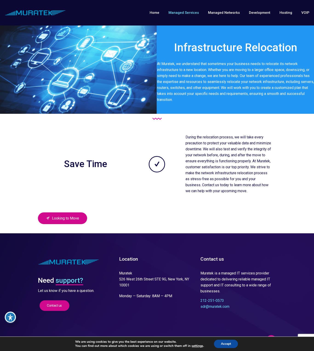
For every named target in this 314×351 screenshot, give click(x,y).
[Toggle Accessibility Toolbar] (10, 317)
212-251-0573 (212, 300)
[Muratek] (35, 12)
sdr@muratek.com (214, 306)
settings (197, 346)
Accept (226, 344)
